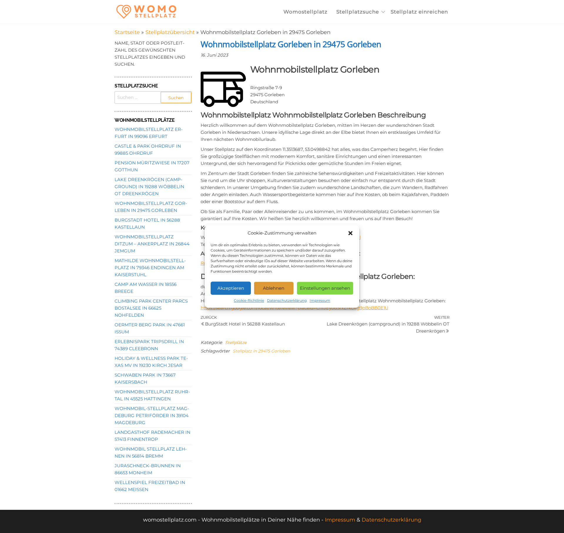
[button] (350, 233)
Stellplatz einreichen (419, 12)
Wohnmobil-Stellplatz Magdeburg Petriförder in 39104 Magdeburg (152, 415)
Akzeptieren (230, 288)
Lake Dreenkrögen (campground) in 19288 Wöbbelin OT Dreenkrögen (149, 186)
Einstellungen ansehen (325, 288)
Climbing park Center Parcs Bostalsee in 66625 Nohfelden (151, 308)
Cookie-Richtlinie (249, 300)
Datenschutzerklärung (287, 300)
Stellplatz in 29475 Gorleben (261, 351)
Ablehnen (273, 288)
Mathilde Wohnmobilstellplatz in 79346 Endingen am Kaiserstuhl (150, 267)
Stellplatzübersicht (170, 32)
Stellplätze (235, 342)
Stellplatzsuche (357, 12)
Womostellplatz (305, 12)
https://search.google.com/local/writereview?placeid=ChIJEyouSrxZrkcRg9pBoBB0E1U (294, 308)
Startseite (127, 32)
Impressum (320, 300)
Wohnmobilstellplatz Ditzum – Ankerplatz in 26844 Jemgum (152, 244)
